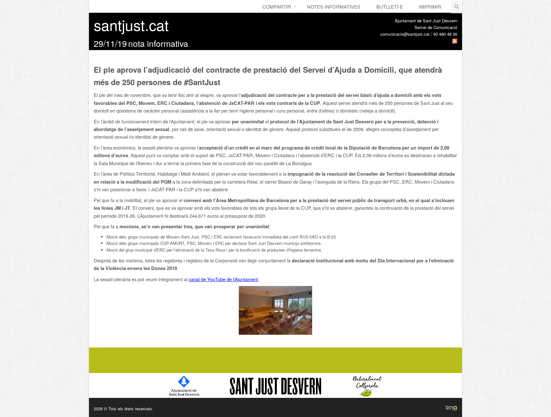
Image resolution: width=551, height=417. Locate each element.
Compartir (276, 6)
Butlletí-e (389, 6)
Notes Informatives (333, 6)
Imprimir (430, 6)
